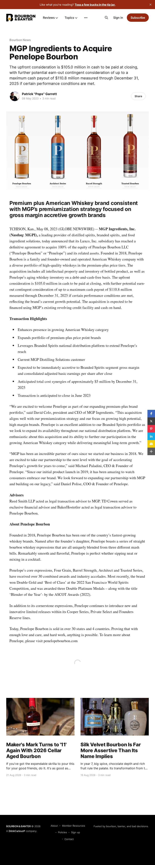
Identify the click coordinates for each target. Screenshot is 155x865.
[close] (150, 5)
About (54, 825)
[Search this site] (106, 18)
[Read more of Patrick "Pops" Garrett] (14, 96)
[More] (86, 18)
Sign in (118, 17)
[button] (151, 413)
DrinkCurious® (17, 830)
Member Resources (73, 825)
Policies (62, 832)
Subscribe (138, 17)
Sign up (75, 832)
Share (138, 96)
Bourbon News (20, 40)
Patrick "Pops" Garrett (39, 94)
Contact (69, 839)
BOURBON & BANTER (18, 826)
